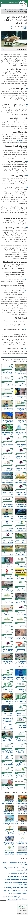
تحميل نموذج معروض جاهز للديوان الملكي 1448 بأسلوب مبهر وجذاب (15, 869)
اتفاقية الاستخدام (23, 911)
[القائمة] (1, 2)
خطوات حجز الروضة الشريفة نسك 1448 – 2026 (15, 891)
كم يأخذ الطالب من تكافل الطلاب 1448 (17, 873)
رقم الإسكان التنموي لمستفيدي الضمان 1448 (15, 887)
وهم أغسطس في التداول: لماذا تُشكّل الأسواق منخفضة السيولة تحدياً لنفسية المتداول (15, 898)
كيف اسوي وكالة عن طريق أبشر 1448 (17, 876)
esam (12, 27)
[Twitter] (23, 906)
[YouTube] (19, 906)
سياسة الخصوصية (23, 909)
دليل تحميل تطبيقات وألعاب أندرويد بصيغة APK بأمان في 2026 (15, 863)
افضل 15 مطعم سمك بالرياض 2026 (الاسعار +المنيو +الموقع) (16, 883)
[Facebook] (26, 906)
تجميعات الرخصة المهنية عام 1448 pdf (17, 894)
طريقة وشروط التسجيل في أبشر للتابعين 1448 (15, 879)
